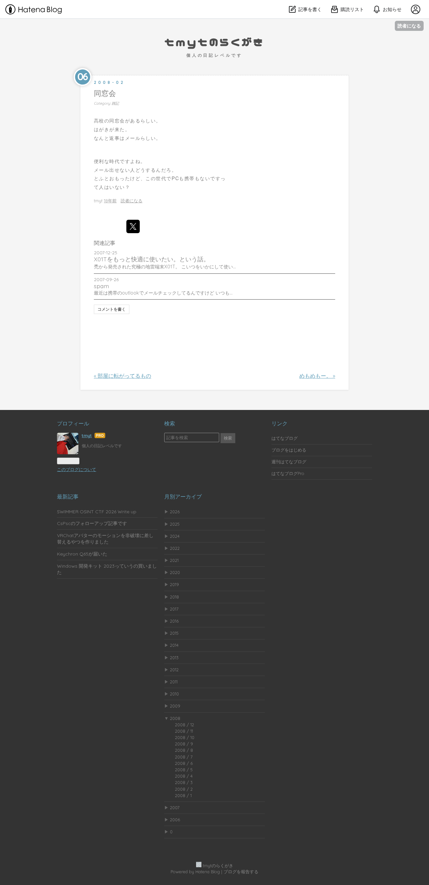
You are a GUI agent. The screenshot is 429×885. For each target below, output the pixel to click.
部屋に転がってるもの (122, 375)
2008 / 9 (184, 743)
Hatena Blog (207, 871)
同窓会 (105, 93)
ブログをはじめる (288, 450)
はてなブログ (284, 438)
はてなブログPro (287, 473)
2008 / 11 (184, 731)
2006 (175, 819)
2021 (174, 560)
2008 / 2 (184, 789)
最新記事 (67, 496)
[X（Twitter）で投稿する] (133, 226)
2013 (174, 657)
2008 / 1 (183, 795)
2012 (174, 669)
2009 (175, 706)
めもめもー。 (317, 375)
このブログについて (76, 469)
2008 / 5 (184, 769)
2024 (175, 536)
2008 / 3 (184, 782)
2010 (174, 693)
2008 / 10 (184, 737)
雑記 (115, 103)
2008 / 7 (184, 757)
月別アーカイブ (183, 496)
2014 (174, 645)
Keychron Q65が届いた (82, 554)
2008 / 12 (184, 724)
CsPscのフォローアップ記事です (92, 523)
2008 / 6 (184, 763)
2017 (174, 609)
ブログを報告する (241, 871)
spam (101, 286)
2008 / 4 (184, 776)
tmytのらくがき (214, 42)
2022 (175, 548)
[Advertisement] (216, 334)
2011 (174, 681)
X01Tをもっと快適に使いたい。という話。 (151, 259)
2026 (175, 511)
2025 (175, 524)
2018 (174, 597)
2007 (175, 807)
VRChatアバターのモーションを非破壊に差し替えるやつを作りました (105, 538)
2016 (174, 621)
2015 (174, 633)
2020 (175, 572)
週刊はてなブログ (288, 461)
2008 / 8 (184, 750)
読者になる (409, 26)
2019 (174, 584)
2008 (175, 718)
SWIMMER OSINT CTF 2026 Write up (96, 512)
